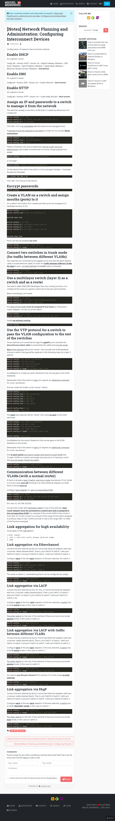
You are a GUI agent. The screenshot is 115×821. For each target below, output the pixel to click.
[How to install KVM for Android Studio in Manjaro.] (83, 57)
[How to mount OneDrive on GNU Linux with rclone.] (83, 65)
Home (55, 3)
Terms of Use (35, 778)
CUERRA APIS (46, 786)
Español (13, 810)
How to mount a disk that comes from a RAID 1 (98, 74)
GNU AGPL (105, 807)
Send (67, 779)
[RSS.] (88, 18)
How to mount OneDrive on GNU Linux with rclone (98, 65)
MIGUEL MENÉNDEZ (90, 807)
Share (110, 818)
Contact (93, 3)
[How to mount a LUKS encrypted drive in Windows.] (83, 83)
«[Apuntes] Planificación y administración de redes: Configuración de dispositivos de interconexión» (36, 16)
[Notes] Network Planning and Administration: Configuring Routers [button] (43, 744)
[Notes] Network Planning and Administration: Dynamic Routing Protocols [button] (39, 739)
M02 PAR (13, 731)
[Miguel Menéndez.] (13, 4)
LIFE (107, 3)
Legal (68, 806)
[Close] (71, 13)
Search (81, 3)
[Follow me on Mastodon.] (97, 18)
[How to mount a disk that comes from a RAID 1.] (83, 74)
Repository (68, 3)
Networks (21, 731)
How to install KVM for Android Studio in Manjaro (97, 56)
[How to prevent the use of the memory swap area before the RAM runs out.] (83, 46)
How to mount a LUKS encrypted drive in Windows (97, 83)
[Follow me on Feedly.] (93, 18)
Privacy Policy (52, 778)
